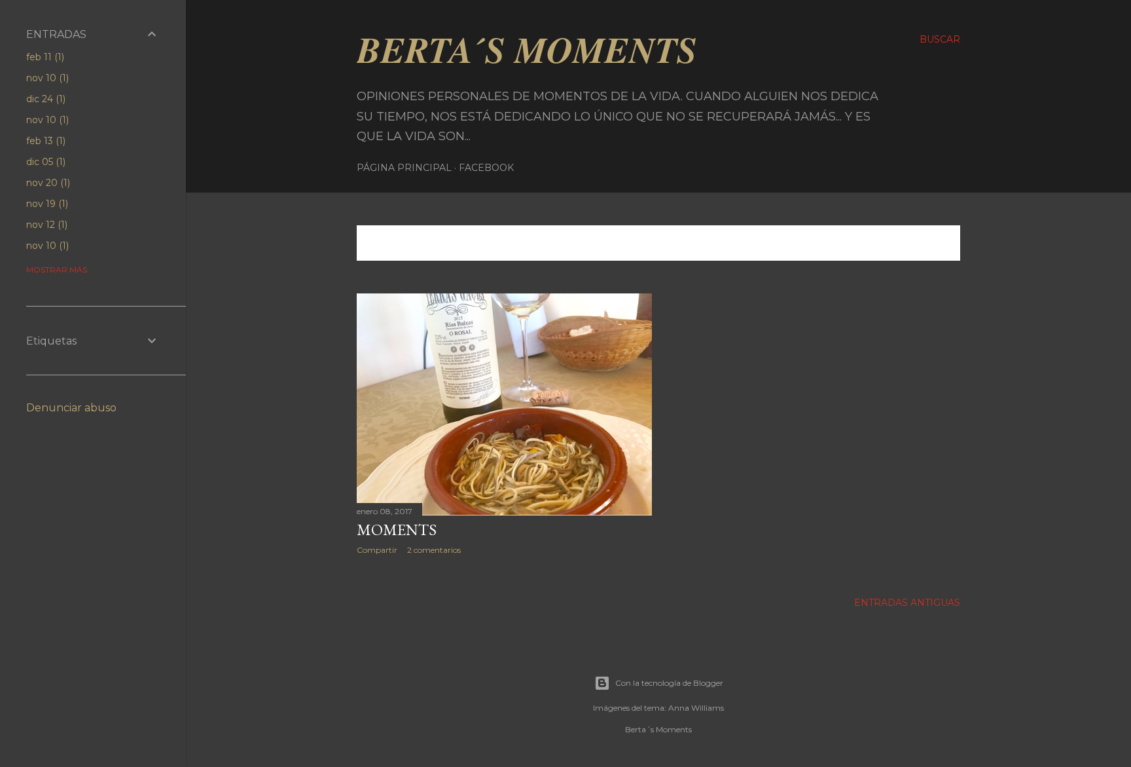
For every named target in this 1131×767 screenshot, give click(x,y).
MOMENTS (397, 529)
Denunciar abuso (71, 408)
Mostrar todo (905, 243)
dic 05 (44, 162)
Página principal (404, 168)
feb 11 (44, 57)
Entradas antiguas (907, 602)
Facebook (486, 168)
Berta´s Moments (527, 49)
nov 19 (45, 204)
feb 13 (44, 141)
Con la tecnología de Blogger (669, 683)
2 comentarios (434, 550)
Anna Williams (696, 708)
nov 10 (46, 78)
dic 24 (44, 99)
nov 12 (45, 225)
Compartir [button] (377, 550)
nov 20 (46, 183)
